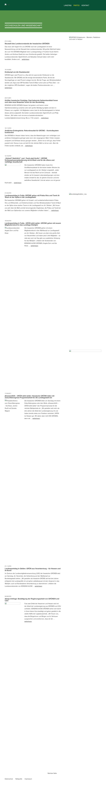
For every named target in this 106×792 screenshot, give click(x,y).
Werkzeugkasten (92, 4)
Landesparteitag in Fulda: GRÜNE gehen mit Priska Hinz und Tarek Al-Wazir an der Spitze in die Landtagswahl (32, 196)
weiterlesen (25, 59)
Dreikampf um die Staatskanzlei (17, 72)
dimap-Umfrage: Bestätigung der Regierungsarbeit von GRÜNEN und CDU (32, 600)
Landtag (67, 5)
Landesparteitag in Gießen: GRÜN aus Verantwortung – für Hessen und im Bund (33, 569)
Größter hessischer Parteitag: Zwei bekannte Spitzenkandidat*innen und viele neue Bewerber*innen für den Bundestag (31, 101)
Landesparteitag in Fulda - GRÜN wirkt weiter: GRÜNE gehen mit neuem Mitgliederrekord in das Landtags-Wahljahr (33, 224)
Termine (96, 5)
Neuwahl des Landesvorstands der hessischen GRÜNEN (27, 43)
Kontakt (85, 5)
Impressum (28, 779)
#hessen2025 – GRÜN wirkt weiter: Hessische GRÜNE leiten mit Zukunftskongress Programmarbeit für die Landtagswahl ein (29, 397)
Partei (76, 5)
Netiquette (18, 779)
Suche (100, 4)
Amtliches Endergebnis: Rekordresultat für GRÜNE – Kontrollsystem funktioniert (32, 131)
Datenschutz (9, 779)
